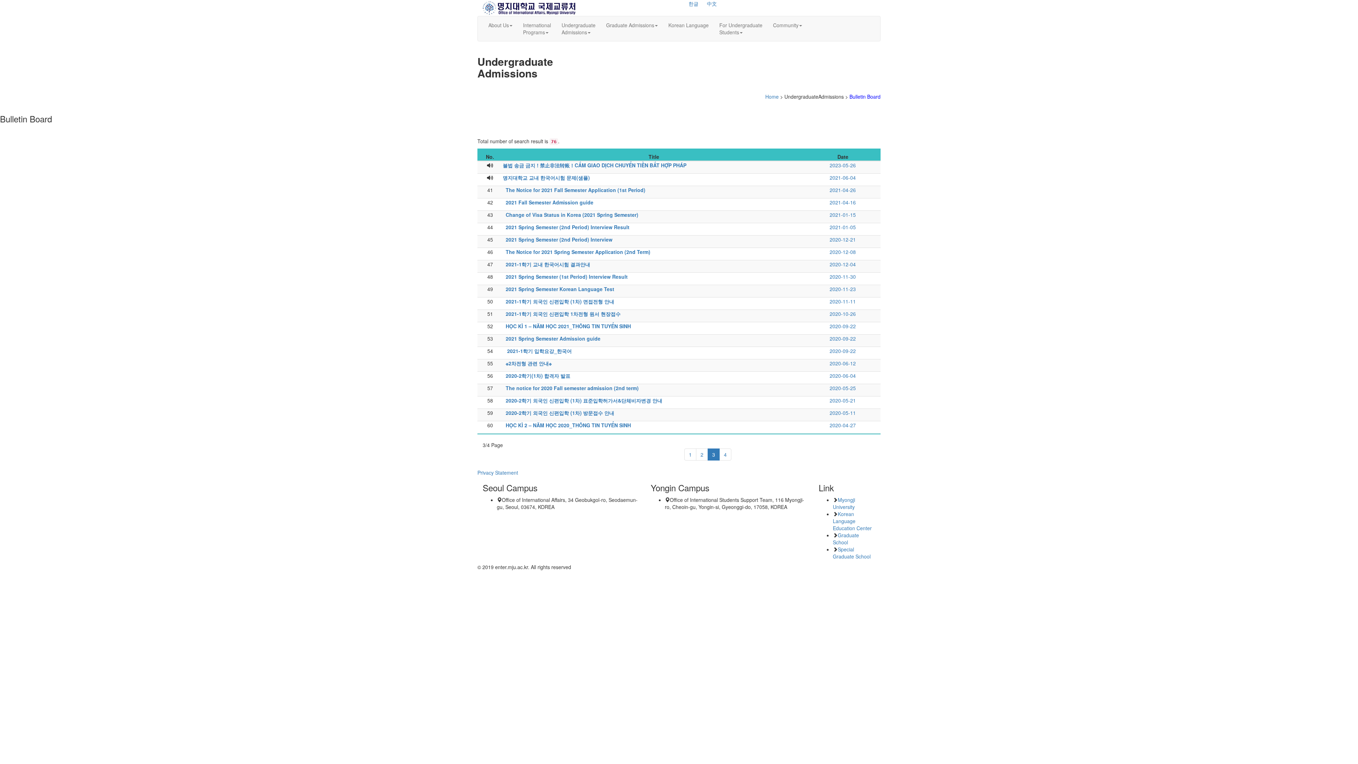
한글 (693, 3)
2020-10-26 (843, 313)
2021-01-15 (843, 214)
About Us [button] (498, 25)
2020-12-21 (843, 239)
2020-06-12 (843, 363)
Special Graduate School (852, 553)
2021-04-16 (843, 202)
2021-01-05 (843, 227)
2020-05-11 (843, 412)
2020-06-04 (843, 375)
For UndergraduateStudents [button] (740, 29)
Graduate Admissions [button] (630, 25)
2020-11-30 (843, 276)
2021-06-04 (843, 177)
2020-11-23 (843, 289)
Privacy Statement (497, 472)
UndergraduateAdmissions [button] (579, 29)
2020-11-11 (843, 301)
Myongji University (844, 503)
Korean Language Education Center (852, 521)
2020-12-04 (843, 264)
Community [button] (786, 25)
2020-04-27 (843, 425)
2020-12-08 (843, 251)
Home (772, 96)
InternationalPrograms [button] (537, 29)
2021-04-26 (843, 189)
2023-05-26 (843, 165)
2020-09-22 (843, 326)
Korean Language (688, 25)
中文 (712, 3)
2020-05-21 (843, 400)
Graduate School (846, 539)
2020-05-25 (843, 388)
